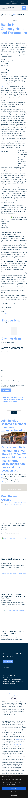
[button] (24, 8)
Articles (15, 14)
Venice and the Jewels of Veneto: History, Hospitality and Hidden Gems (13, 525)
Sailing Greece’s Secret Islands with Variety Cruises (12, 632)
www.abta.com (19, 739)
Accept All (14, 788)
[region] (14, 786)
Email (2, 376)
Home (9, 14)
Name (2, 370)
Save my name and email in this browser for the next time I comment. (13, 386)
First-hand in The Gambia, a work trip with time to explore (13, 560)
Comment (4, 351)
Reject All (14, 795)
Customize (14, 792)
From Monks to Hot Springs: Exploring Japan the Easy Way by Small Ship (13, 596)
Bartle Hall (4, 86)
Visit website (4, 313)
